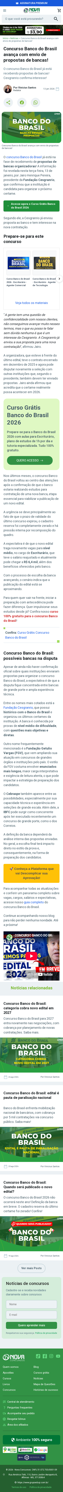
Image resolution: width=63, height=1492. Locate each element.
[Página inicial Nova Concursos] (13, 1357)
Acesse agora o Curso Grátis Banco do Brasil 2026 (33, 205)
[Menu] (4, 10)
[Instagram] (51, 1356)
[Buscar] (57, 19)
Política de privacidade (46, 1333)
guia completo (34, 902)
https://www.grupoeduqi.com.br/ (33, 1482)
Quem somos (11, 1366)
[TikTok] (38, 1356)
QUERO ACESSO (27, 460)
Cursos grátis (41, 1372)
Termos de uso (19, 1487)
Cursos (7, 1378)
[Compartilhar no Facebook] (21, 102)
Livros (6, 1384)
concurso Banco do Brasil (24, 157)
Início (5, 38)
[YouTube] (58, 1356)
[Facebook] (45, 1356)
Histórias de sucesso (46, 1389)
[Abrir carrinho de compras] (59, 10)
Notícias (14, 38)
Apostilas (8, 1372)
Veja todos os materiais (31, 303)
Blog (36, 1366)
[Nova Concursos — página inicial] (31, 10)
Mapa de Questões (44, 1384)
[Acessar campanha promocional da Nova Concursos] (31, 30)
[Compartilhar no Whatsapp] (35, 102)
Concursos (9, 1389)
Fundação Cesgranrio (18, 707)
